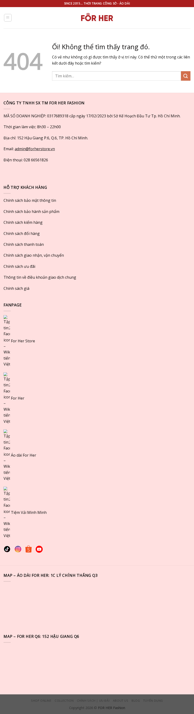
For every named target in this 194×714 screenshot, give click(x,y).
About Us (120, 701)
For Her (17, 398)
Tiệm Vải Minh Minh (29, 512)
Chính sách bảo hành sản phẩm (31, 211)
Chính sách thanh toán (24, 244)
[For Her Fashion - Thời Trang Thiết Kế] (97, 17)
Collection (64, 701)
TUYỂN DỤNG (153, 701)
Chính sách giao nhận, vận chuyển (34, 255)
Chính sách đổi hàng (22, 233)
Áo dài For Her (23, 455)
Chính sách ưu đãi (19, 266)
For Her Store (22, 341)
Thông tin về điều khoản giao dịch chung (40, 277)
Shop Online (41, 701)
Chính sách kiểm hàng (23, 222)
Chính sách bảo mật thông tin (30, 200)
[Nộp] (185, 75)
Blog (136, 701)
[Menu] (8, 18)
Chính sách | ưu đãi (93, 701)
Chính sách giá (16, 288)
